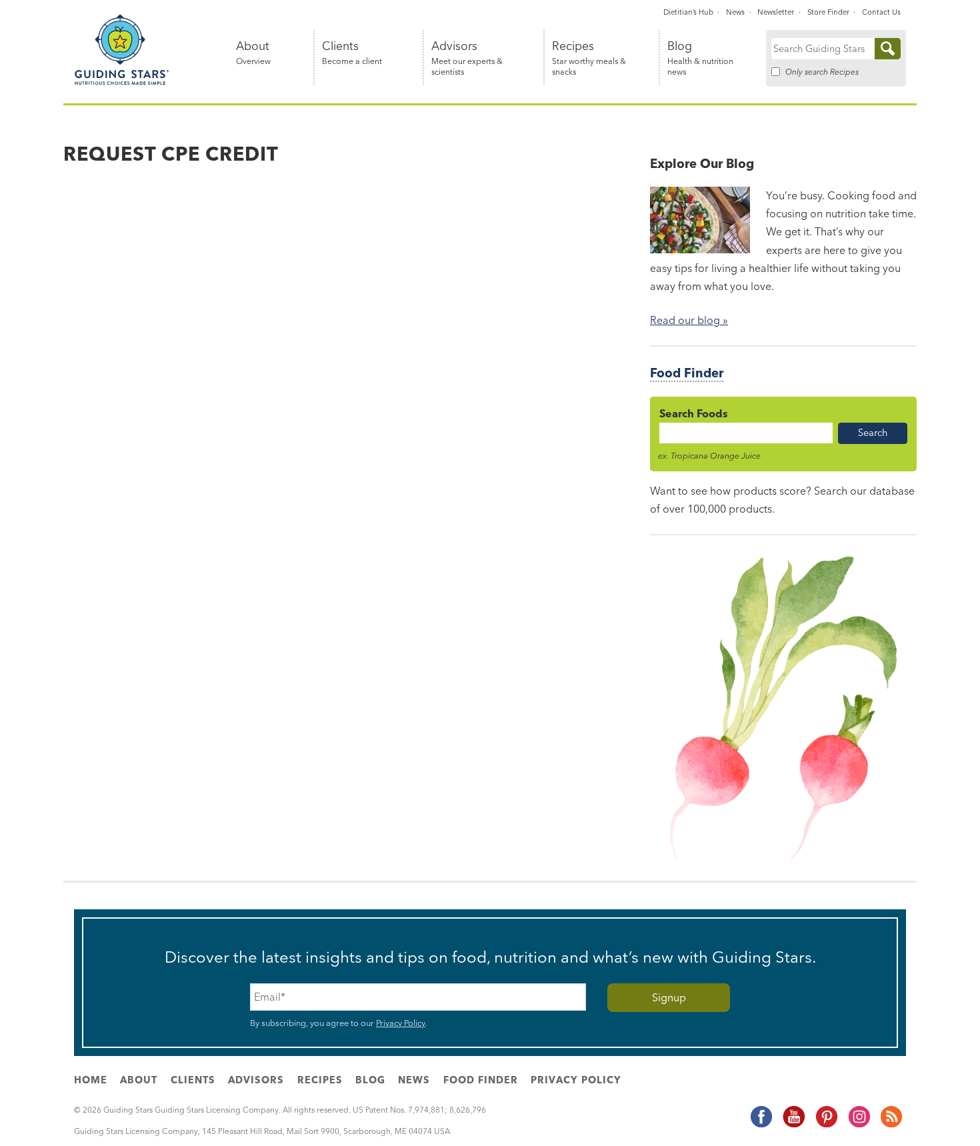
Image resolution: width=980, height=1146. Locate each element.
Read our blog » (689, 320)
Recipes (589, 58)
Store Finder (828, 12)
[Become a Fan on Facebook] (760, 1124)
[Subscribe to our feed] (890, 1124)
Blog (700, 58)
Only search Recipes (822, 72)
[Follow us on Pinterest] (826, 1124)
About (253, 53)
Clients (352, 53)
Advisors (467, 58)
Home (90, 1080)
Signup (669, 997)
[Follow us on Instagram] (858, 1124)
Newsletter (775, 12)
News (735, 12)
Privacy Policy (400, 1022)
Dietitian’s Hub (688, 12)
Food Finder (686, 373)
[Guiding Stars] (122, 82)
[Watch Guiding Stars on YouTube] (793, 1124)
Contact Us (881, 12)
